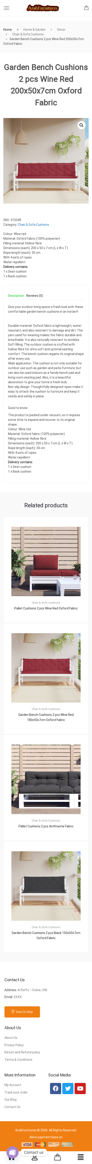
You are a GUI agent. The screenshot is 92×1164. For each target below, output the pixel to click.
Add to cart (48, 967)
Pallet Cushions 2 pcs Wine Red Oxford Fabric (46, 608)
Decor (61, 29)
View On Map (24, 1011)
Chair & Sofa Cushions (28, 34)
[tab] (16, 297)
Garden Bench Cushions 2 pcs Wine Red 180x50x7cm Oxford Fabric (46, 717)
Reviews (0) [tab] (34, 295)
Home (7, 29)
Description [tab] (16, 295)
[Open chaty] (12, 1152)
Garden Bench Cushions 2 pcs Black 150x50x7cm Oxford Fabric (46, 935)
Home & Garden (34, 29)
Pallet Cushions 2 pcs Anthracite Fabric (46, 826)
